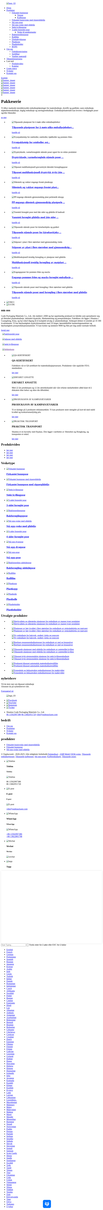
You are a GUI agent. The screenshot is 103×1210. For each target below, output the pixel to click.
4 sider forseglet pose (17, 536)
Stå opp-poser (40, 756)
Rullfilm (15, 37)
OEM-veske (75, 754)
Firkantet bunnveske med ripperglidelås (28, 20)
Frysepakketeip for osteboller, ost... (31, 142)
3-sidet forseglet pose (21, 30)
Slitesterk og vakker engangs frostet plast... (35, 187)
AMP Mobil (65, 754)
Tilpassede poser (69, 756)
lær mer (15, 373)
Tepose (20, 15)
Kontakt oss (11, 73)
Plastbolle (11, 599)
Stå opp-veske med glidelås (23, 25)
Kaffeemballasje (54, 756)
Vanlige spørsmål (19, 56)
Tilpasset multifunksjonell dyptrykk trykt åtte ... (38, 172)
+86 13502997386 (14, 834)
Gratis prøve (11, 68)
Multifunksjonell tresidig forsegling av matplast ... (39, 262)
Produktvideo (17, 63)
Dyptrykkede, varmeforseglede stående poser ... (38, 157)
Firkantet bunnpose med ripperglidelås (27, 484)
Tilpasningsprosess (14, 59)
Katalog (15, 66)
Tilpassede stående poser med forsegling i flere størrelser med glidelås (49, 292)
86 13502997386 (13, 714)
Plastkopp (16, 42)
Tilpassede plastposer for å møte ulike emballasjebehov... (43, 127)
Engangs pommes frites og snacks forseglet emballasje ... (42, 277)
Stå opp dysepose (15, 547)
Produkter (10, 10)
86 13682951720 (28, 714)
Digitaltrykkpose (19, 39)
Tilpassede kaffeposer (24, 756)
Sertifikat (15, 54)
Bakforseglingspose (20, 34)
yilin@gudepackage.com (47, 714)
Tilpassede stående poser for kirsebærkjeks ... (36, 232)
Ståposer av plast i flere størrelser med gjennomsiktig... (42, 247)
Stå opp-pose (17, 22)
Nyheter (9, 71)
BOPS (14, 47)
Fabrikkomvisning (19, 51)
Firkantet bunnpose (20, 13)
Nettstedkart (53, 754)
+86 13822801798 (14, 836)
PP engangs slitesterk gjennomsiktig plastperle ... (38, 202)
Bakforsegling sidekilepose (20, 567)
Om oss (9, 49)
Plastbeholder (17, 44)
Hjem (8, 8)
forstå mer (5, 330)
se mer (4, 117)
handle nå (16, 132)
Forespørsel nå (7, 691)
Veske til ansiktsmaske (26, 32)
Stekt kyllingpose (19, 27)
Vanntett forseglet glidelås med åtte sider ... (35, 217)
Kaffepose (21, 17)
